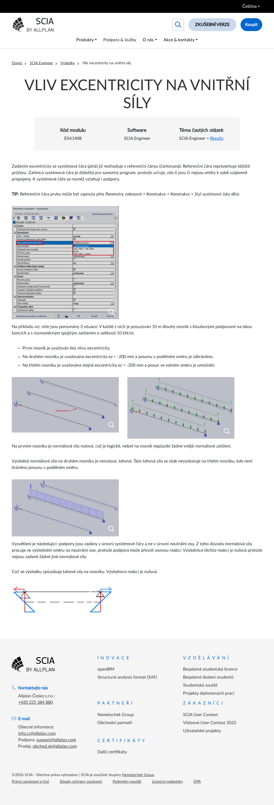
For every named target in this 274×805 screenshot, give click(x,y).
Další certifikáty (112, 752)
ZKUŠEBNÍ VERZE (212, 24)
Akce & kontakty (179, 40)
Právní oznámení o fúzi (30, 782)
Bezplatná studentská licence (210, 669)
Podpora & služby (119, 40)
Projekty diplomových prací (208, 693)
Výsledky (67, 63)
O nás (148, 40)
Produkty (85, 40)
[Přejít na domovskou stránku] (33, 664)
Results (216, 138)
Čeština (249, 6)
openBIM (106, 669)
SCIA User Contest (200, 715)
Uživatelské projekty (202, 731)
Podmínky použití (127, 782)
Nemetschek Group (115, 715)
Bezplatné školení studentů (208, 677)
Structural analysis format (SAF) (127, 677)
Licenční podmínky (167, 782)
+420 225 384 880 (35, 702)
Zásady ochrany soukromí (81, 782)
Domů (17, 63)
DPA (197, 782)
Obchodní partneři (114, 723)
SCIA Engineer (41, 63)
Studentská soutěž (200, 685)
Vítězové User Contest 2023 (209, 723)
